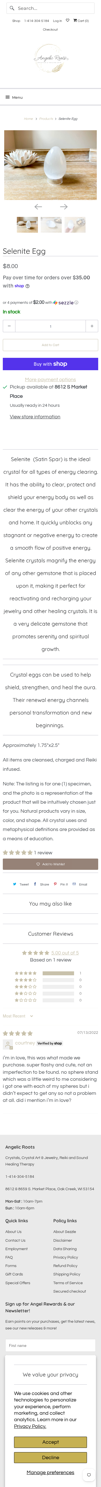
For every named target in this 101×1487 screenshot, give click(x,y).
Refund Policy (65, 1266)
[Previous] (37, 206)
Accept (50, 1442)
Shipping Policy (66, 1274)
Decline (50, 1457)
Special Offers (17, 1283)
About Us (13, 1232)
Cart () (83, 21)
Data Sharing (65, 1249)
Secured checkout (69, 1291)
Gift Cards (14, 1274)
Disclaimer (62, 1241)
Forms (11, 1266)
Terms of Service (68, 1283)
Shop (16, 21)
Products (46, 119)
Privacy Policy (65, 1257)
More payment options (50, 379)
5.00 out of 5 (65, 953)
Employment (16, 1249)
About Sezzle (64, 1232)
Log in (57, 21)
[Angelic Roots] (50, 59)
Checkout (50, 30)
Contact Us (15, 1241)
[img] (18, 1033)
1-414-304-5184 (36, 21)
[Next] (63, 206)
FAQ (9, 1257)
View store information (35, 416)
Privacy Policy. (30, 1426)
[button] (50, 302)
